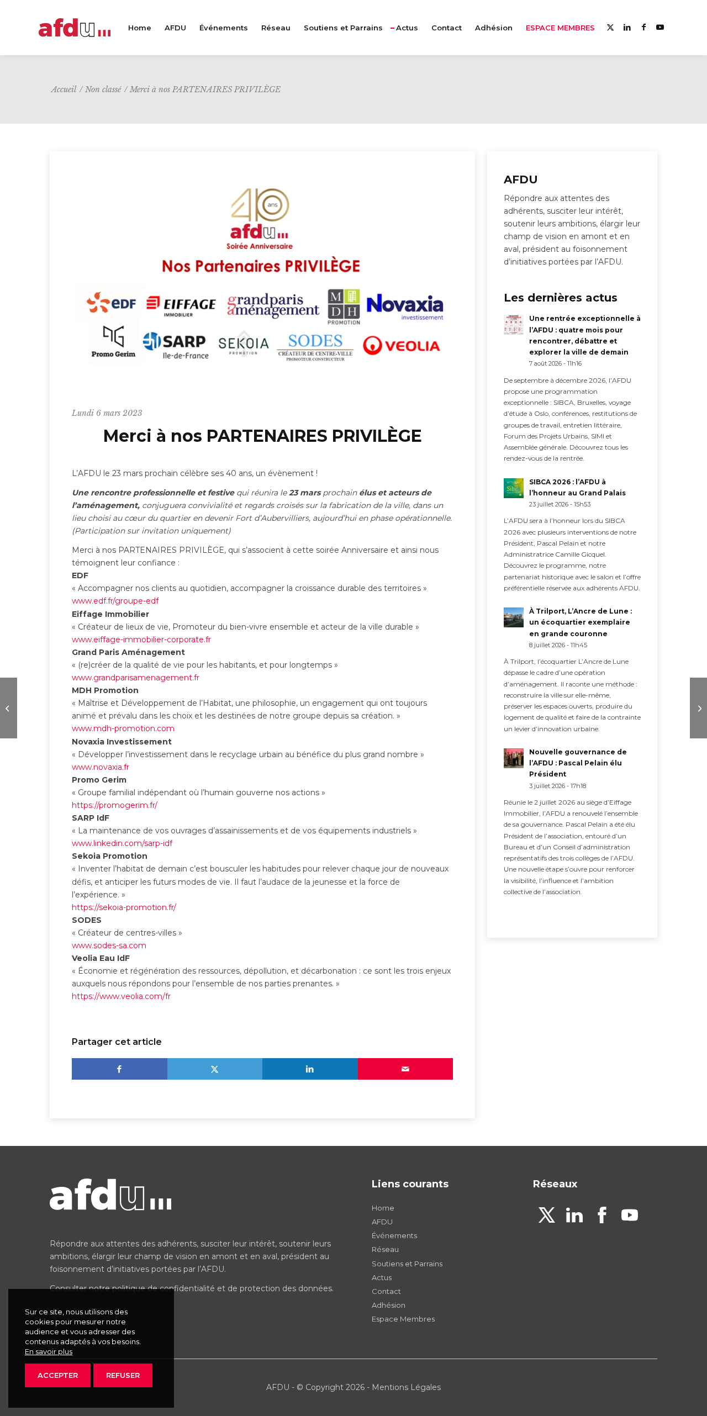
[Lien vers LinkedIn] (627, 27)
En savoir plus (48, 1351)
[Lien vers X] (610, 27)
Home (383, 1207)
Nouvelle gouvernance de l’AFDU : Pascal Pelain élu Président (578, 763)
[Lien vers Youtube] (660, 27)
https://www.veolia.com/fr (121, 996)
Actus (382, 1277)
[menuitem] (140, 27)
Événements (394, 1235)
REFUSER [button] (123, 1375)
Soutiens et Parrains (407, 1263)
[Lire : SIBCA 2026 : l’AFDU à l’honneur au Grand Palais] (514, 488)
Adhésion (388, 1305)
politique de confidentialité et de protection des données (222, 1288)
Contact (386, 1291)
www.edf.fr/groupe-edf (115, 601)
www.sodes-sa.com (109, 945)
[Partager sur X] (215, 1069)
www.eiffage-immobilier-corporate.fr (141, 639)
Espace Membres (403, 1318)
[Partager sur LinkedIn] (310, 1069)
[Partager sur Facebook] (119, 1069)
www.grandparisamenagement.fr (135, 678)
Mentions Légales (406, 1387)
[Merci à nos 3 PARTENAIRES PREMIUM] (698, 708)
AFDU (382, 1221)
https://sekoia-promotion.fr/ (124, 907)
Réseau (385, 1249)
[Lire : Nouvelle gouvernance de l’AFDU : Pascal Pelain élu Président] (514, 758)
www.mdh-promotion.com (123, 728)
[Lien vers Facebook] (643, 27)
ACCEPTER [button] (58, 1375)
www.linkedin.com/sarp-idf (122, 843)
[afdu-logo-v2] (74, 27)
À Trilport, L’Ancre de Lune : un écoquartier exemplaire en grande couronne (580, 622)
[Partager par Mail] (405, 1069)
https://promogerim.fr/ (114, 805)
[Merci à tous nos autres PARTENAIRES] (8, 708)
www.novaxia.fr (100, 767)
